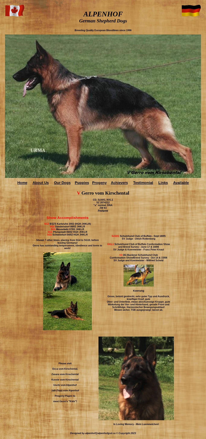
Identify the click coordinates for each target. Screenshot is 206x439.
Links (163, 183)
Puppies (82, 183)
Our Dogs (62, 183)
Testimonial (143, 183)
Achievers (119, 183)
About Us (41, 183)
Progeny (99, 183)
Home (22, 183)
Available (181, 183)
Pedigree (103, 210)
